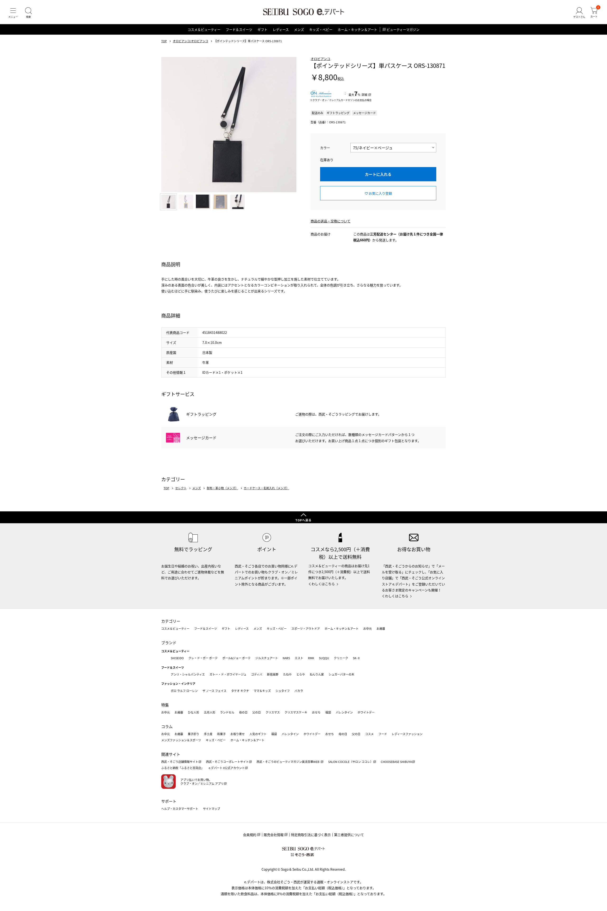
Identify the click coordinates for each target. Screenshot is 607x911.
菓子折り (193, 734)
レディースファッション (407, 734)
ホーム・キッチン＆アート (357, 29)
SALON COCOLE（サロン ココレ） (350, 762)
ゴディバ (256, 674)
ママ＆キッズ (262, 691)
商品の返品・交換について (330, 221)
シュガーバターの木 (341, 674)
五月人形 (209, 712)
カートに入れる (378, 174)
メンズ (299, 29)
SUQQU (324, 658)
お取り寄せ (237, 734)
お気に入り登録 (380, 193)
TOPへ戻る (303, 520)
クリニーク (341, 658)
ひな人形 (193, 712)
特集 (165, 705)
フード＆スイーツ (239, 29)
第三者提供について (349, 834)
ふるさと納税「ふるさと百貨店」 (182, 768)
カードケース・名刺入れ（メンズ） (266, 488)
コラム (167, 726)
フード (382, 734)
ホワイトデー (366, 712)
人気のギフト (258, 734)
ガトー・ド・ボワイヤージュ (228, 674)
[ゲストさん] (579, 13)
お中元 (367, 628)
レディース (281, 29)
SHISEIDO (177, 658)
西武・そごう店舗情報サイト (179, 762)
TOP (164, 41)
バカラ (298, 691)
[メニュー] (13, 13)
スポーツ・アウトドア (305, 628)
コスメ (369, 734)
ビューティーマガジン (402, 29)
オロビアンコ (320, 58)
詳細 (364, 95)
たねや (287, 674)
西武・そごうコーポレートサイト (227, 762)
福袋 (328, 712)
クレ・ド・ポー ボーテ (203, 658)
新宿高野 (272, 674)
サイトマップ (211, 809)
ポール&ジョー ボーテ (236, 658)
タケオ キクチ (240, 691)
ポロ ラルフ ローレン (184, 691)
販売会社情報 (274, 834)
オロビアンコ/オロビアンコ (190, 41)
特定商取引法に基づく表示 (311, 834)
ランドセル (227, 712)
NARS (286, 658)
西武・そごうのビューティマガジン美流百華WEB (288, 762)
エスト (299, 658)
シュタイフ (283, 691)
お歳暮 (381, 628)
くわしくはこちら (321, 583)
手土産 (208, 734)
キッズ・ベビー (320, 29)
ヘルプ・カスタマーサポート (179, 809)
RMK (311, 658)
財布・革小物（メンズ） (222, 488)
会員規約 (249, 834)
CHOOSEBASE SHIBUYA (396, 762)
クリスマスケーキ (296, 712)
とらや (300, 674)
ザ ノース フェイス (214, 691)
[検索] (28, 13)
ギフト (262, 29)
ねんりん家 (317, 674)
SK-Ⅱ (356, 658)
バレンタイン (344, 712)
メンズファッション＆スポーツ (181, 740)
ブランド (168, 642)
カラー (325, 147)
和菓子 (221, 734)
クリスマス (273, 712)
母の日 (243, 712)
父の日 (256, 712)
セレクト (181, 488)
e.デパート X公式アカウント (227, 768)
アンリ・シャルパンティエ (188, 674)
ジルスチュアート (266, 658)
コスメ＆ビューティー (204, 29)
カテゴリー (170, 621)
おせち (316, 712)
